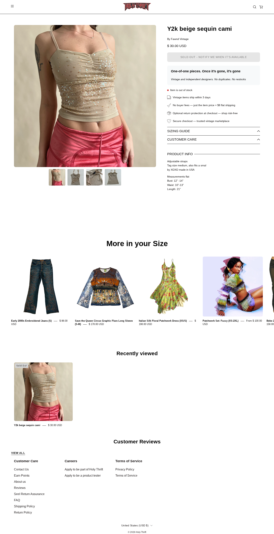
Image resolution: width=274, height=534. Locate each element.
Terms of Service (128, 461)
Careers (71, 461)
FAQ (17, 500)
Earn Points (21, 475)
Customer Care (182, 139)
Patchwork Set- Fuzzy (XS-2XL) (220, 321)
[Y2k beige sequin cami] (57, 177)
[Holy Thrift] (137, 7)
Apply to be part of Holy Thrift (84, 469)
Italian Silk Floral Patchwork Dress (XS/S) (163, 321)
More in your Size (137, 243)
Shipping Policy (24, 506)
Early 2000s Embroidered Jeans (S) (31, 321)
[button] (254, 7)
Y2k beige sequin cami (27, 425)
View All (18, 452)
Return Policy (23, 512)
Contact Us (21, 469)
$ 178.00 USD (96, 324)
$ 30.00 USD (55, 425)
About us (20, 481)
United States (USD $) (135, 525)
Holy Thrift (141, 532)
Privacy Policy (124, 469)
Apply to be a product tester (83, 475)
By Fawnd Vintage (178, 38)
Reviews (20, 487)
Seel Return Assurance (29, 494)
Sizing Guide (178, 131)
